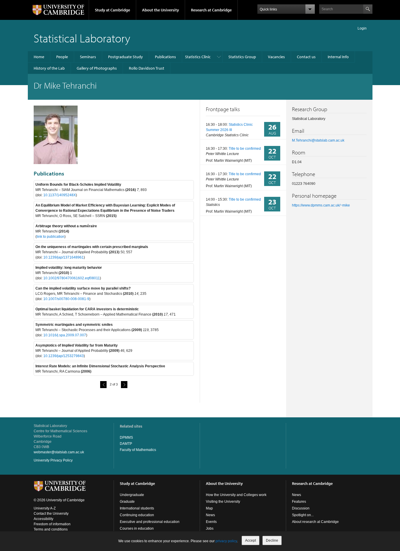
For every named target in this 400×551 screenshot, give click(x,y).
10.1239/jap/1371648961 (63, 257)
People (62, 56)
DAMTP (126, 444)
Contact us (306, 56)
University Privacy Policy (53, 460)
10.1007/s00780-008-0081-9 (66, 299)
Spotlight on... (303, 515)
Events (211, 522)
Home (39, 56)
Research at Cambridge (211, 10)
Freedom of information (52, 524)
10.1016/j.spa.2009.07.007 (64, 335)
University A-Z (45, 508)
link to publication (50, 237)
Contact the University (51, 514)
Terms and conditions (51, 529)
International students (137, 508)
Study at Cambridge (112, 10)
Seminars (88, 56)
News (210, 515)
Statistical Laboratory (82, 37)
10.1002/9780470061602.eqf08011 (71, 278)
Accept (250, 540)
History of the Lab (49, 68)
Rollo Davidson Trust (146, 68)
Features (299, 502)
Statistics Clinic (198, 56)
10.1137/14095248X (59, 195)
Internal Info (338, 56)
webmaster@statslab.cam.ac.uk (59, 452)
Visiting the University (223, 502)
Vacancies (276, 56)
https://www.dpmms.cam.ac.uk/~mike (321, 205)
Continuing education (137, 515)
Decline (272, 540)
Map (209, 508)
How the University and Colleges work (236, 495)
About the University (160, 10)
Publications (165, 56)
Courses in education (137, 528)
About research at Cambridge (315, 522)
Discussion (301, 508)
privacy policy (226, 541)
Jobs (209, 528)
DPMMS (126, 437)
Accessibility (43, 519)
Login (362, 28)
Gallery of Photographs (97, 68)
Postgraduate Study (125, 56)
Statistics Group (242, 56)
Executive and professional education (150, 522)
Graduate (127, 502)
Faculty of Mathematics (138, 450)
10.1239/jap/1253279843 (63, 356)
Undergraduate (132, 495)
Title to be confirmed (245, 149)
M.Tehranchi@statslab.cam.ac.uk (318, 140)
